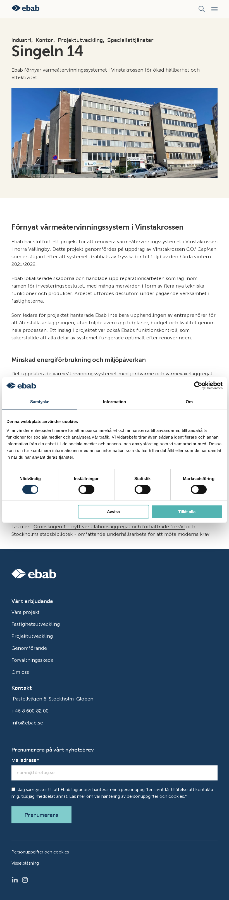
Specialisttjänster (130, 40)
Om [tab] (189, 401)
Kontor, (45, 40)
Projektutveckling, (81, 40)
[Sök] (202, 9)
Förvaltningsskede (32, 660)
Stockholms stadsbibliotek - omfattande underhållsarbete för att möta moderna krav (111, 534)
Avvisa (113, 511)
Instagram (27, 880)
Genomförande (29, 648)
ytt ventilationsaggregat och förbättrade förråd (129, 527)
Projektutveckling (32, 636)
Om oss (20, 672)
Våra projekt (25, 612)
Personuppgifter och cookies (40, 852)
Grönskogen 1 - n (54, 527)
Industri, (22, 40)
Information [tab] (114, 401)
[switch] (86, 489)
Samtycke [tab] (39, 401)
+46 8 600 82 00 (30, 711)
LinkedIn (16, 880)
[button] (214, 9)
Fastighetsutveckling (35, 624)
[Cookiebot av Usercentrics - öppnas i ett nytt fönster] (198, 385)
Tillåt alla (186, 511)
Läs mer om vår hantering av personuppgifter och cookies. (127, 796)
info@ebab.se (27, 723)
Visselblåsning (25, 863)
